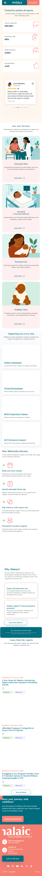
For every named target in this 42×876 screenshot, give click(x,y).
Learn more (18, 178)
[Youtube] (17, 866)
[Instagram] (13, 866)
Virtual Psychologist (13, 388)
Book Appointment (33, 2)
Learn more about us (16, 622)
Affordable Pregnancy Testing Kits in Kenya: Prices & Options (18, 729)
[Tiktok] (31, 866)
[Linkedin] (22, 866)
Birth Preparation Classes (16, 414)
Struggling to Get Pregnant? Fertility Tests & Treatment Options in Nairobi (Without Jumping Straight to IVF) (20, 775)
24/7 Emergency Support (15, 440)
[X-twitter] (27, 866)
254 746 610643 (13, 843)
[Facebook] (8, 866)
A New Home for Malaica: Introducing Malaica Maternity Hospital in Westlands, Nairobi (20, 682)
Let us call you (12, 858)
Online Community (13, 362)
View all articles (21, 792)
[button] (5, 2)
